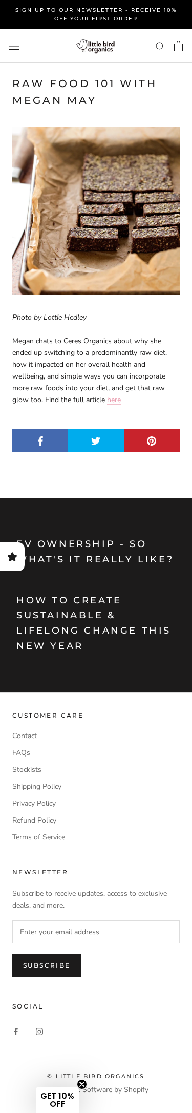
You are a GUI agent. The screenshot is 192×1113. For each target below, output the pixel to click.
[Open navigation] (14, 46)
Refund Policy (34, 820)
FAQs (21, 753)
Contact (24, 736)
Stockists (26, 769)
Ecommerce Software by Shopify (96, 1090)
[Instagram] (39, 1031)
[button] (57, 1100)
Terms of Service (38, 837)
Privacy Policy (34, 803)
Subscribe (47, 965)
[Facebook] (15, 1031)
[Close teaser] (82, 1084)
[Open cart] (178, 46)
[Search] (160, 45)
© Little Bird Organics (95, 1076)
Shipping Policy (36, 786)
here (114, 400)
